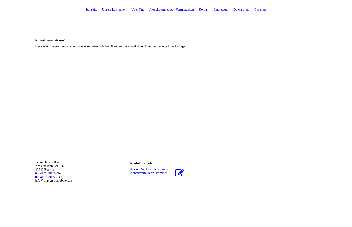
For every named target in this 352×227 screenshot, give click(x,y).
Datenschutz (241, 9)
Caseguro (260, 9)
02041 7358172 (45, 177)
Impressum (221, 9)
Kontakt (204, 9)
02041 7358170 (45, 173)
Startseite (91, 9)
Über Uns (137, 9)
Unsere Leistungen (114, 9)
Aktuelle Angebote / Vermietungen (171, 9)
